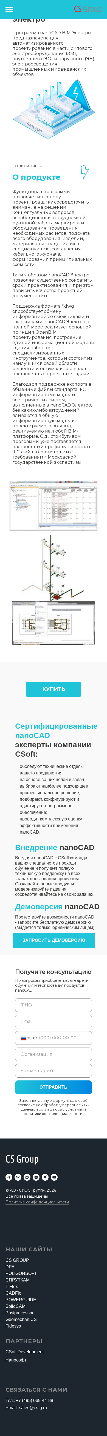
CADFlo (13, 1293)
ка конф (28, 1202)
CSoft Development (24, 1351)
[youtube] (54, 1177)
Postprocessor (19, 1313)
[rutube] (45, 1177)
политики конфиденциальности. (53, 1113)
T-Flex (11, 1286)
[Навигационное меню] (9, 9)
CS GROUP (17, 1260)
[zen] (36, 1177)
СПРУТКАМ (17, 1280)
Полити (12, 1202)
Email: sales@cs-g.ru (26, 1407)
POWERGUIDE (20, 1299)
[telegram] (8, 1177)
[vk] (18, 1177)
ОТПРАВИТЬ (53, 1087)
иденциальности (52, 1202)
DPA (10, 1267)
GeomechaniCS (21, 1319)
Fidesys (13, 1326)
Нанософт (15, 1360)
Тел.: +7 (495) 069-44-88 (29, 1400)
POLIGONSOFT (21, 1273)
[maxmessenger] (27, 1177)
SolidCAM (15, 1306)
